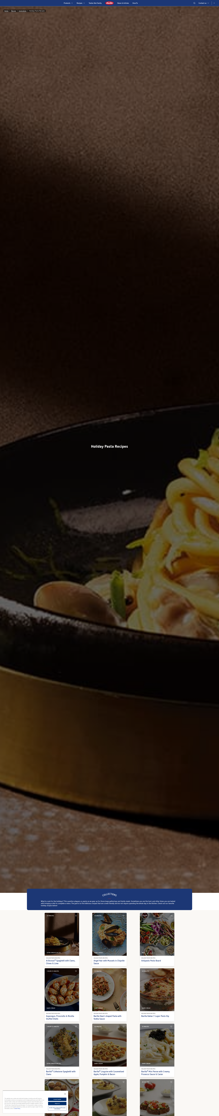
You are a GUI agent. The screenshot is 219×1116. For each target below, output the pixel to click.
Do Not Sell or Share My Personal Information (57, 1108)
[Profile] (214, 3)
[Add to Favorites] (76, 915)
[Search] (194, 3)
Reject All (57, 1103)
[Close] (65, 1094)
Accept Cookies (57, 1099)
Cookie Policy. (17, 1108)
